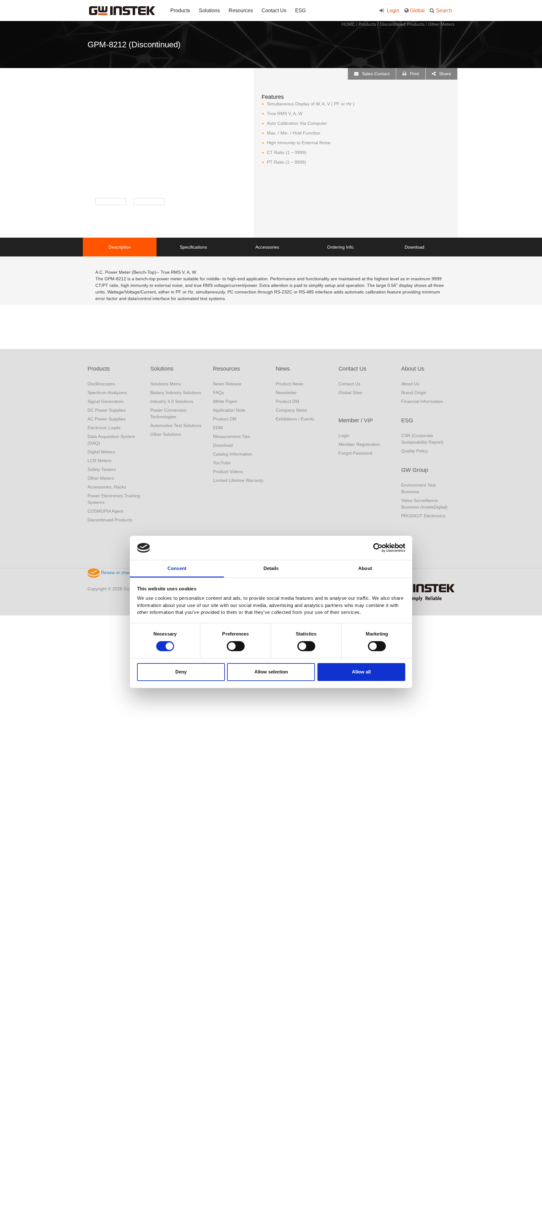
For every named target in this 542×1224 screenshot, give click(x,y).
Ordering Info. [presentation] (341, 247)
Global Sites (350, 392)
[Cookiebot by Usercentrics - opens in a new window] (377, 547)
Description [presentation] (120, 247)
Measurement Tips (231, 436)
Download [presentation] (414, 247)
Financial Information (422, 401)
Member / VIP (355, 420)
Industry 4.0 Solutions (171, 401)
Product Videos (228, 471)
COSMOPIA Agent (105, 511)
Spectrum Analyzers (107, 392)
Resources (241, 10)
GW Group (414, 470)
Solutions (209, 10)
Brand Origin (413, 392)
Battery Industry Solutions (175, 392)
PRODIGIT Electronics (423, 515)
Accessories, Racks (107, 486)
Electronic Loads (104, 427)
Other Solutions (165, 434)
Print (414, 73)
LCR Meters (99, 460)
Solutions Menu (165, 383)
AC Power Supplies (106, 418)
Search (444, 10)
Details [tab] (271, 568)
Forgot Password (355, 453)
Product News (289, 383)
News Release (227, 383)
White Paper (225, 401)
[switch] (236, 646)
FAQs (218, 392)
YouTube (222, 462)
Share (444, 73)
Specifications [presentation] (193, 247)
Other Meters (441, 24)
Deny (181, 671)
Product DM (224, 418)
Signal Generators (106, 401)
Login (392, 10)
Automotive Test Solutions (175, 425)
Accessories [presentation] (267, 247)
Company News (291, 410)
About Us (412, 369)
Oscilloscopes (101, 383)
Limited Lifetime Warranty (238, 480)
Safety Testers (102, 469)
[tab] (120, 247)
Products (180, 10)
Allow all (361, 671)
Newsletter (286, 392)
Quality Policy (414, 450)
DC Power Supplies (107, 410)
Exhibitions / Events (295, 418)
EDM (218, 427)
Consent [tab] (176, 568)
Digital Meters (101, 451)
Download (223, 445)
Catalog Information (232, 453)
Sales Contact (375, 73)
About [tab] (365, 568)
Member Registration (359, 444)
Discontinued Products (402, 24)
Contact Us (274, 10)
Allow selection (271, 671)
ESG (300, 10)
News (283, 369)
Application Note (229, 410)
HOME (348, 24)
